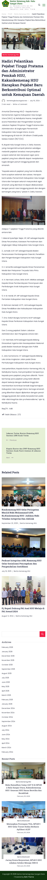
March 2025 (6, 695)
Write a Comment (20, 104)
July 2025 (5, 678)
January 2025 (7, 704)
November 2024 (8, 712)
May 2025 (5, 686)
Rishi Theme (29, 877)
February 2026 (7, 647)
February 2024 (7, 752)
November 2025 (8, 660)
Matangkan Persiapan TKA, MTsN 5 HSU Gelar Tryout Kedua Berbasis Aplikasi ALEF (23, 827)
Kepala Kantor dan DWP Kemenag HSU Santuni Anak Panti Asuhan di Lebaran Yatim (23, 451)
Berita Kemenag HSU (11, 55)
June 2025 (6, 682)
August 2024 (7, 726)
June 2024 (6, 734)
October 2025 (7, 665)
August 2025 (7, 673)
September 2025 (8, 669)
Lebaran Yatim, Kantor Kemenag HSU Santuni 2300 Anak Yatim (22, 434)
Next (8, 457)
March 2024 (6, 747)
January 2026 (7, 651)
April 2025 (5, 691)
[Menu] (43, 5)
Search (42, 634)
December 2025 (8, 656)
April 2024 (5, 743)
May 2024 (5, 739)
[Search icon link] (39, 5)
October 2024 (7, 717)
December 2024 (8, 708)
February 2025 (7, 699)
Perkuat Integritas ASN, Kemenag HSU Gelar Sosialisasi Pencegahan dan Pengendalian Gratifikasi (22, 563)
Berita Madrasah (23, 821)
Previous (13, 440)
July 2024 (5, 730)
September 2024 (8, 721)
